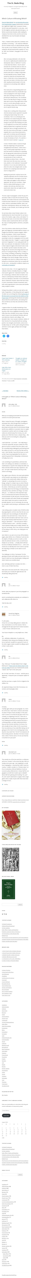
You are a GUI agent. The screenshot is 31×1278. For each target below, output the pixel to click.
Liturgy (3, 1041)
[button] (10, 860)
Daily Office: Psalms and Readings (10, 930)
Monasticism (5, 1047)
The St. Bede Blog (15, 3)
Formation (4, 1034)
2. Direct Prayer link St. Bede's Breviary (11, 953)
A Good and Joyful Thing (7, 972)
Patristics (4, 1053)
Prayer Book (5, 1055)
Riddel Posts (5, 935)
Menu (15, 12)
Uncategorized (5, 1086)
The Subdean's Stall (7, 993)
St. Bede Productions (7, 924)
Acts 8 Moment (5, 974)
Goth (3, 1036)
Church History (5, 1016)
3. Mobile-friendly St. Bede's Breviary (11, 955)
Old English (4, 1051)
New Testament (17, 378)
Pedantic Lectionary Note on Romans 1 (11, 932)
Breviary (4, 1012)
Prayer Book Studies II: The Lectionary (8, 359)
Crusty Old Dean (6, 982)
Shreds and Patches (7, 987)
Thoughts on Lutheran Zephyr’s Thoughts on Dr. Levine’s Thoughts (21, 360)
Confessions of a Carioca (8, 978)
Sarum (3, 1074)
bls (9, 584)
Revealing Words (6, 984)
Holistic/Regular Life (6, 1037)
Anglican (4, 1009)
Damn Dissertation (6, 1026)
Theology (4, 380)
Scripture (4, 1076)
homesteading (5, 1039)
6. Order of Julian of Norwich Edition (10, 960)
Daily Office (4, 1024)
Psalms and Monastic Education (9, 941)
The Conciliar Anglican (7, 991)
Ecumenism (4, 1028)
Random (4, 1061)
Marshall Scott (12, 752)
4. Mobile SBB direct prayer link (9, 957)
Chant (3, 1014)
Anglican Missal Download (8, 926)
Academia (4, 1005)
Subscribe (6, 1115)
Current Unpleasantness (8, 1022)
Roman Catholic (5, 1068)
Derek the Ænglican (14, 613)
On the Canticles (6, 928)
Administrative (5, 1007)
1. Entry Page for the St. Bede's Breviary (11, 951)
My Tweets (5, 1095)
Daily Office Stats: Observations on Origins (6, 369)
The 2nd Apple (5, 989)
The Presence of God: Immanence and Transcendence (15, 937)
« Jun (3, 1137)
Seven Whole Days (6, 985)
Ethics (3, 1030)
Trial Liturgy (4, 1084)
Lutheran (4, 1043)
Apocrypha (4, 1010)
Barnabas (5, 390)
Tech (3, 1080)
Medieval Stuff (5, 1045)
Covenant (4, 980)
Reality (3, 1064)
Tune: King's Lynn (6, 995)
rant (3, 1063)
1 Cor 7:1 (20, 140)
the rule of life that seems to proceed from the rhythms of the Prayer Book (15, 296)
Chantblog (4, 976)
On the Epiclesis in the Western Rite (10, 933)
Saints (3, 1072)
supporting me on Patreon (19, 802)
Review (3, 1066)
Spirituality (24, 378)
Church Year (5, 1018)
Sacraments (5, 1070)
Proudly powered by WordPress (9, 1275)
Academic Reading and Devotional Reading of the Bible (15, 939)
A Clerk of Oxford (6, 970)
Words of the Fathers (23, 390)
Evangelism (4, 1032)
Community (4, 1020)
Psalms (3, 1059)
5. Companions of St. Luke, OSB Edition (11, 958)
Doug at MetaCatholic (7, 22)
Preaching (4, 1057)
